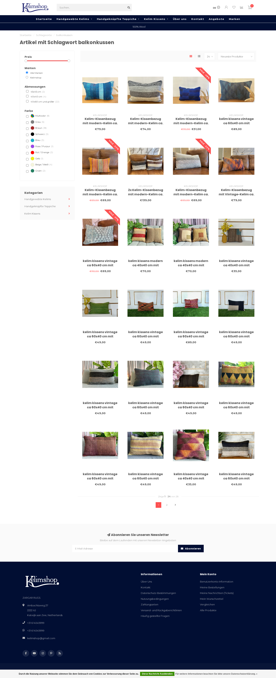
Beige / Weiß (43, 164)
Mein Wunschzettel (211, 598)
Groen (40, 170)
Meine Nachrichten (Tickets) (217, 592)
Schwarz (41, 134)
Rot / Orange (44, 152)
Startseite (44, 18)
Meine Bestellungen (212, 587)
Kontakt (197, 18)
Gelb (39, 158)
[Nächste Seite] (175, 505)
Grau (39, 122)
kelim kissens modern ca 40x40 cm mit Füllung (145, 265)
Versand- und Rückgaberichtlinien (161, 610)
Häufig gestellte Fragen (155, 615)
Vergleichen (207, 604)
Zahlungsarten (149, 604)
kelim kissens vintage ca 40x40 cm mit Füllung (236, 265)
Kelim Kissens (154, 18)
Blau (39, 140)
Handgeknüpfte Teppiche (116, 18)
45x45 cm (38, 91)
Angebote (216, 18)
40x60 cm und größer (45, 101)
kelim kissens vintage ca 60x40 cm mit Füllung (236, 123)
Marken (234, 18)
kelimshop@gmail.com (41, 638)
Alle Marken (36, 73)
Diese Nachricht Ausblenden (157, 674)
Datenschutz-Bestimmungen (158, 592)
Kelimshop (35, 77)
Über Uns (146, 581)
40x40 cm (38, 96)
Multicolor (42, 115)
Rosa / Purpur (44, 146)
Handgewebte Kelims (73, 18)
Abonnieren (192, 548)
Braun (41, 128)
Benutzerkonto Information (216, 581)
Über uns (180, 18)
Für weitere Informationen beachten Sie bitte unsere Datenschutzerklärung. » (216, 674)
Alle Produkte (208, 610)
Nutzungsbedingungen (155, 598)
